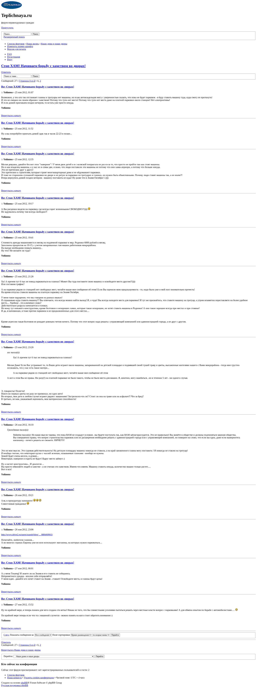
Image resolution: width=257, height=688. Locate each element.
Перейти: (8, 656)
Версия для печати (16, 49)
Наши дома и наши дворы (54, 43)
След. (6, 635)
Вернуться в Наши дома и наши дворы (21, 650)
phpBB (24, 682)
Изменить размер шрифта (20, 46)
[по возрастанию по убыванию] (106, 635)
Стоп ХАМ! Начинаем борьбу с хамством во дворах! (43, 66)
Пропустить (7, 27)
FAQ (9, 54)
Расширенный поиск (14, 37)
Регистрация (13, 57)
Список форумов (15, 43)
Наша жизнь (32, 43)
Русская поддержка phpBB (14, 685)
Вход (9, 59)
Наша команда (14, 677)
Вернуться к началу (11, 115)
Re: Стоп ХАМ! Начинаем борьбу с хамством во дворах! (37, 86)
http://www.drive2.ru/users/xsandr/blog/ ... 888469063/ (27, 534)
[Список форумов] (11, 8)
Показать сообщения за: (22, 635)
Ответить (6, 72)
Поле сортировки (61, 635)
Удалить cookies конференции (39, 677)
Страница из (27, 81)
